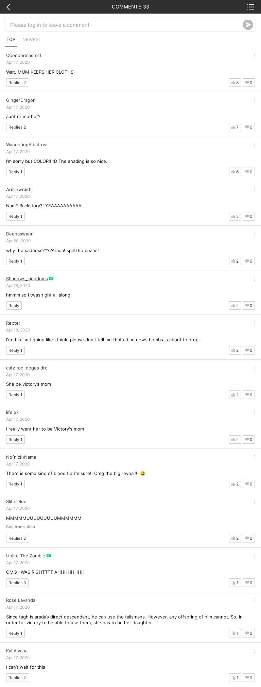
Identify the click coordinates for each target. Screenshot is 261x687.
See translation (20, 526)
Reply (13, 305)
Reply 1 (15, 171)
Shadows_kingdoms (27, 278)
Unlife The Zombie (25, 555)
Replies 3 (17, 582)
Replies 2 (17, 82)
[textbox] (126, 25)
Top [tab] (10, 39)
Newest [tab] (31, 39)
